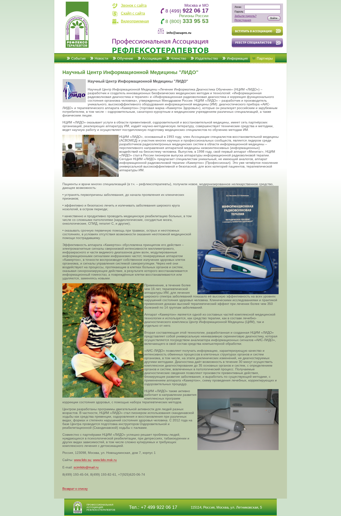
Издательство (206, 58)
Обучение (125, 58)
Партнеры (265, 58)
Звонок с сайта (134, 5)
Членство (178, 58)
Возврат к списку (75, 488)
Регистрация (243, 20)
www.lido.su (82, 460)
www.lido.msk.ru (105, 460)
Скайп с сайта (133, 13)
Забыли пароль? (246, 16)
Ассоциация (152, 58)
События (78, 58)
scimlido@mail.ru (86, 467)
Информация (237, 58)
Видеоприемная (135, 21)
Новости (101, 58)
